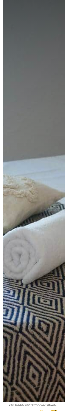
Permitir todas (54, 410)
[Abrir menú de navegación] (1, 1)
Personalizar (41, 410)
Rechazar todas (47, 410)
